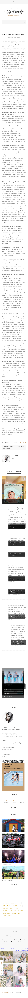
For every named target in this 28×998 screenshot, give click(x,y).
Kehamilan (5, 908)
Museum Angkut (12, 849)
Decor (19, 903)
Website (4, 915)
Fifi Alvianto (16, 455)
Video (19, 913)
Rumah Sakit (20, 910)
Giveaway (15, 905)
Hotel (20, 905)
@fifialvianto (10, 749)
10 (16, 833)
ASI (14, 30)
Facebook (22, 802)
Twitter (14, 802)
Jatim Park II (5, 849)
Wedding (10, 915)
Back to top (21, 994)
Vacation (14, 913)
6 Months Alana (9, 501)
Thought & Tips (6, 913)
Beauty (7, 903)
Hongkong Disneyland (7, 864)
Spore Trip (12, 880)
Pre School (5, 910)
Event (4, 905)
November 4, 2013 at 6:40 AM (18, 642)
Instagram (6, 802)
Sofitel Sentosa (5, 880)
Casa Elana (13, 903)
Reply (12, 526)
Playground (16, 908)
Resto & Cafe (13, 910)
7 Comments (5, 442)
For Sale (9, 905)
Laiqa (11, 908)
